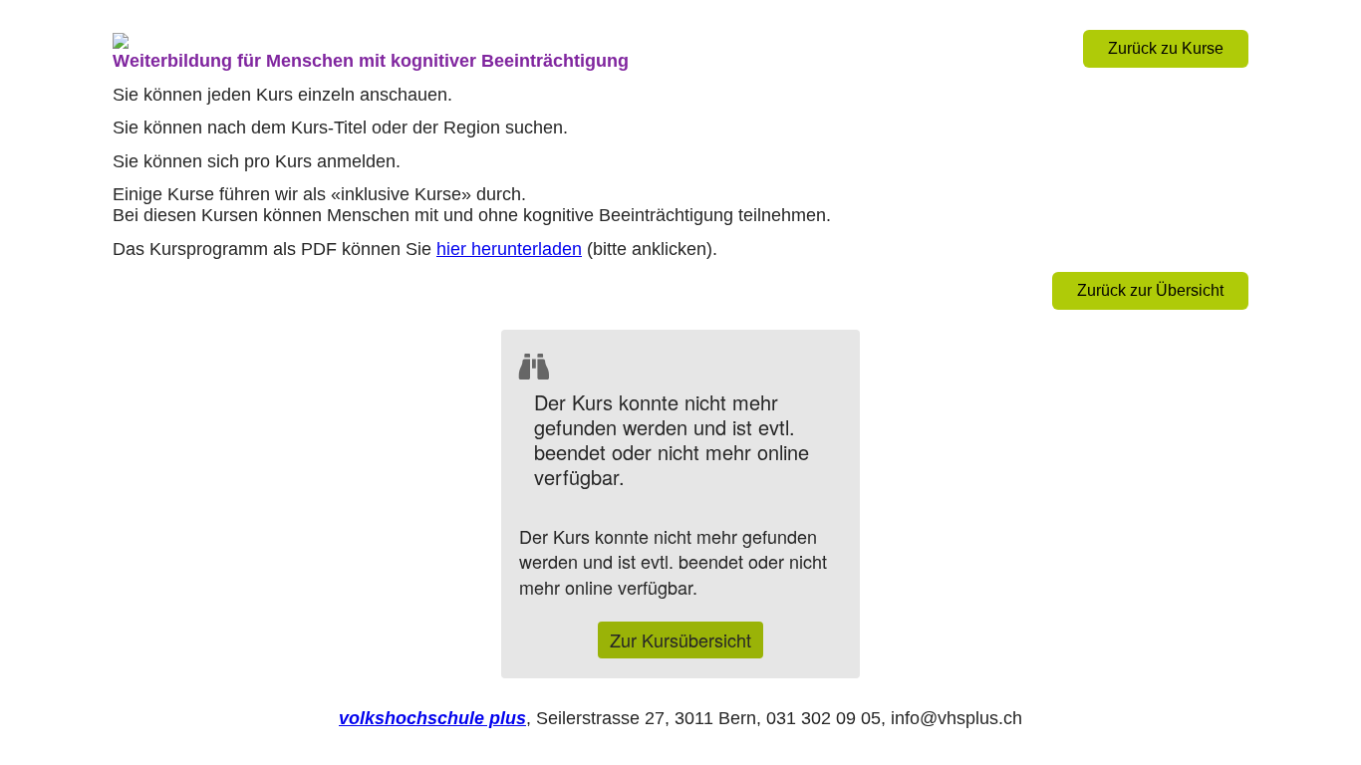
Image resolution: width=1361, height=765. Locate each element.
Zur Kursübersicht (680, 639)
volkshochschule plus (432, 718)
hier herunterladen (509, 249)
